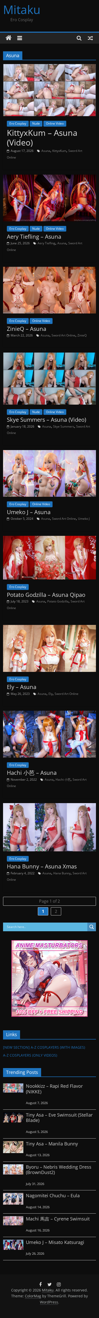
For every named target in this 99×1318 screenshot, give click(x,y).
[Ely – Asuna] (49, 628)
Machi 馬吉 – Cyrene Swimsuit (58, 1219)
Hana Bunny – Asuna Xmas (42, 866)
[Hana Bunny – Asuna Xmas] (49, 806)
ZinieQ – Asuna (26, 328)
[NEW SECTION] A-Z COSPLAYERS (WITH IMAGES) (44, 1047)
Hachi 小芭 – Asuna (32, 772)
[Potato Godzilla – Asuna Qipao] (49, 539)
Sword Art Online (63, 335)
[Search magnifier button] (91, 927)
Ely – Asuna (21, 687)
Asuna (45, 151)
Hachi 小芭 (63, 779)
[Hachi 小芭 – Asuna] (49, 714)
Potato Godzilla (58, 601)
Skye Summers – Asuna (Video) (46, 419)
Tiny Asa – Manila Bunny (52, 1144)
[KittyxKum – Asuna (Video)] (49, 67)
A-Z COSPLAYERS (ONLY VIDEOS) (30, 1055)
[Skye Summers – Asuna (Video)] (49, 355)
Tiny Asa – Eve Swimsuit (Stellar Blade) (59, 1117)
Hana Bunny (62, 873)
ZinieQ (82, 335)
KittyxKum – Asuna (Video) (42, 137)
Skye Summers (63, 426)
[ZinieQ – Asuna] (49, 270)
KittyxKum (59, 151)
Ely (50, 694)
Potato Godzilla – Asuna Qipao (46, 594)
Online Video (55, 123)
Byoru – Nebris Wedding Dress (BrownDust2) (58, 1170)
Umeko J (84, 518)
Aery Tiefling (46, 243)
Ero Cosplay (17, 123)
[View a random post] (90, 38)
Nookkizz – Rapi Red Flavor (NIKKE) (54, 1089)
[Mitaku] (8, 38)
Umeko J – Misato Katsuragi (55, 1242)
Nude (36, 123)
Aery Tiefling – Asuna (34, 236)
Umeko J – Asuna (29, 512)
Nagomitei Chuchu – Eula (53, 1195)
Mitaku (21, 9)
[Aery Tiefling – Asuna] (49, 177)
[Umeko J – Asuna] (49, 453)
